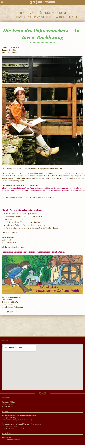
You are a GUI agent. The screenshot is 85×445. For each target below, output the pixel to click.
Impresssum (6, 437)
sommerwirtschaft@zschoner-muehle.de (18, 420)
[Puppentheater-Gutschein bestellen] (42, 274)
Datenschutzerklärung (11, 439)
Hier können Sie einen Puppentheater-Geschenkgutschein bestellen (33, 251)
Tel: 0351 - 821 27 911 (19, 416)
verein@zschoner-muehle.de (13, 428)
